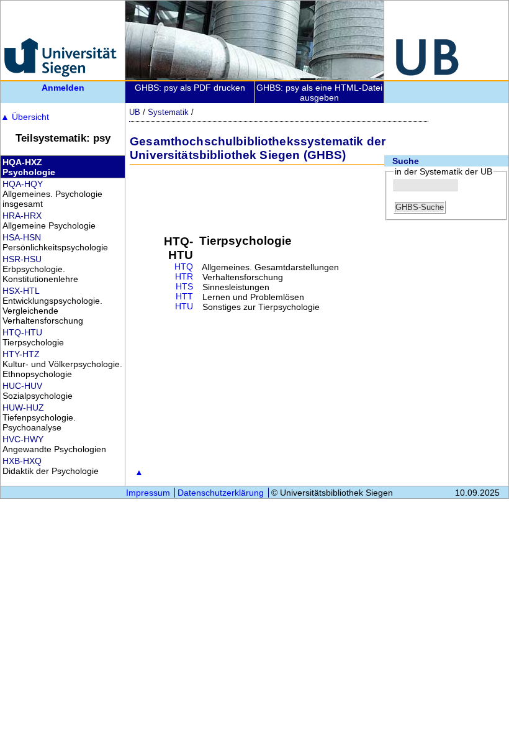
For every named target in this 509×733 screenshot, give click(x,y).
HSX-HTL (21, 291)
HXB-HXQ (22, 461)
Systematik (168, 112)
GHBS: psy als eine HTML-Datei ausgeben (319, 92)
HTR (184, 276)
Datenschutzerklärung (221, 493)
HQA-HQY (22, 184)
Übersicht (25, 117)
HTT (184, 296)
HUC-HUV (22, 386)
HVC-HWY (22, 439)
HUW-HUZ (23, 407)
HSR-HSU (22, 259)
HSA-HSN (21, 237)
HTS (184, 286)
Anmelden (63, 88)
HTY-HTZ (21, 354)
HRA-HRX (22, 216)
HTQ (183, 266)
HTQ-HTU (22, 332)
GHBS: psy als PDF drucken (190, 88)
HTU (184, 306)
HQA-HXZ (22, 162)
